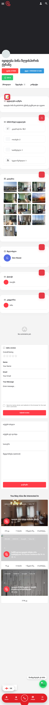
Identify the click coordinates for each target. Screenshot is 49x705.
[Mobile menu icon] (3, 3)
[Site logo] (8, 3)
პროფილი (6, 85)
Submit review (24, 413)
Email (5, 372)
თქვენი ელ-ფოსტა (10, 434)
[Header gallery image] (24, 27)
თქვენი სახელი (9, 424)
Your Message (8, 382)
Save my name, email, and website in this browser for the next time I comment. (26, 405)
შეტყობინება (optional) (11, 454)
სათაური (6, 444)
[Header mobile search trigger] (46, 3)
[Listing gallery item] (10, 187)
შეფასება (20, 85)
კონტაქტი (34, 85)
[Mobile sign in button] (40, 3)
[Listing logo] (6, 54)
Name (5, 362)
